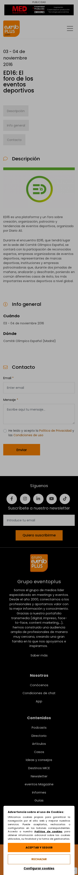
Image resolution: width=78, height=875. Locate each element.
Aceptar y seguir (39, 847)
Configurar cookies (39, 868)
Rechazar (39, 859)
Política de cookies (48, 831)
